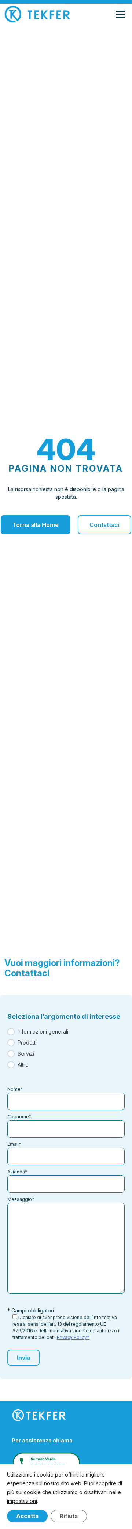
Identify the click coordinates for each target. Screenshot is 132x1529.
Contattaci (104, 525)
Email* (14, 1144)
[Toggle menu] (122, 14)
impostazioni (22, 1501)
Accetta (27, 1515)
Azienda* (17, 1171)
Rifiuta (69, 1515)
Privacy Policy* (73, 1337)
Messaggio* (20, 1199)
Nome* (15, 1089)
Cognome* (19, 1116)
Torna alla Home (35, 525)
